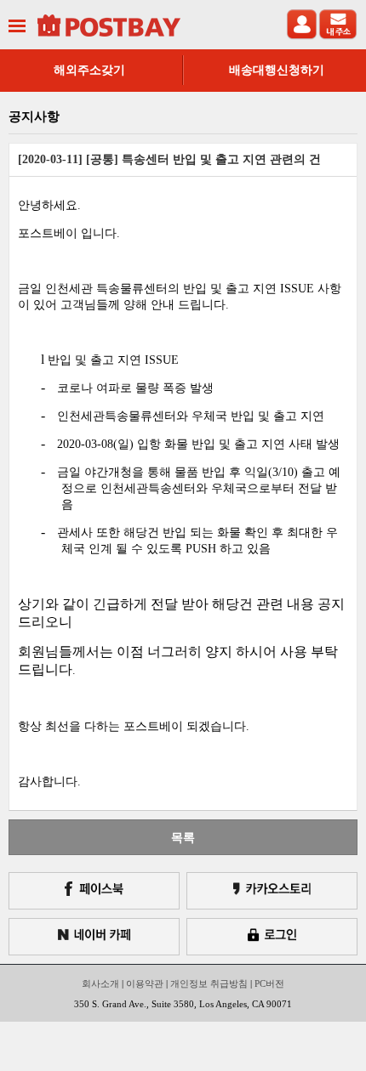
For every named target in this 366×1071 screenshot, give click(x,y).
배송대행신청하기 (276, 70)
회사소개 (100, 983)
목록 (183, 837)
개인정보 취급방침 (209, 983)
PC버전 (269, 983)
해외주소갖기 (89, 70)
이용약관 (144, 983)
